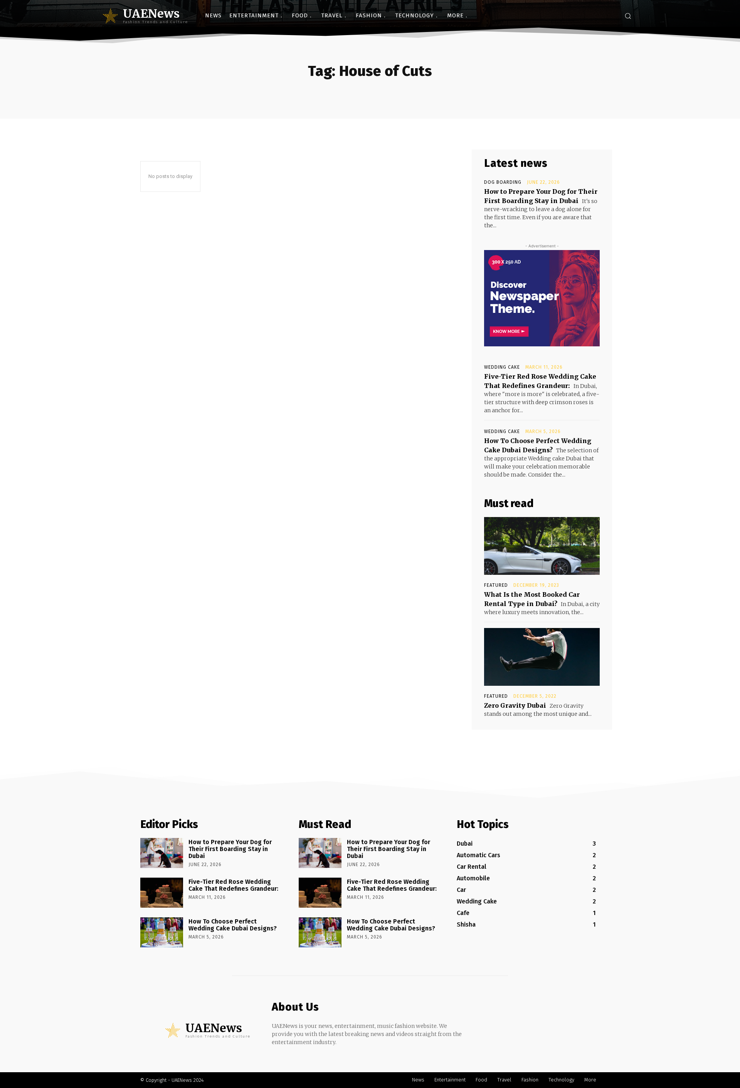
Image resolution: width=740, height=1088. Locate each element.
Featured (496, 585)
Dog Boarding (502, 182)
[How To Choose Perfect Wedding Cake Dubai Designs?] (161, 932)
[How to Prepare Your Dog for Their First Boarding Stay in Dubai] (161, 853)
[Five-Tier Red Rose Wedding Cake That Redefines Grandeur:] (161, 893)
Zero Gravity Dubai (515, 705)
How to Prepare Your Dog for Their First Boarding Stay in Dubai (230, 848)
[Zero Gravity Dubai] (542, 657)
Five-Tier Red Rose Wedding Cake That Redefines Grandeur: (233, 885)
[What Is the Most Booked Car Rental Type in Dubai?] (542, 546)
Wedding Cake (502, 367)
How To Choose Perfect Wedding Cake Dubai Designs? (232, 925)
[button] (627, 15)
